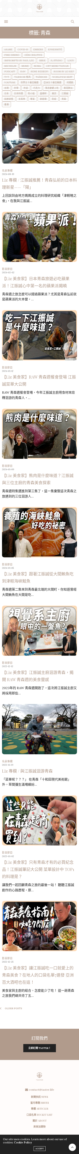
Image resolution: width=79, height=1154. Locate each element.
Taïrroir (41, 77)
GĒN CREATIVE (33, 55)
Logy (70, 60)
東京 (54, 93)
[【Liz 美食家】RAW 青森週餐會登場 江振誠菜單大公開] (39, 335)
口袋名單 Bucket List (39, 1114)
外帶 (16, 88)
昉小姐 (31, 93)
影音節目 (7, 269)
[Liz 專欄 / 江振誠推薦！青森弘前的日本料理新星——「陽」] (39, 138)
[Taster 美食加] (39, 8)
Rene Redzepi (39, 71)
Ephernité (55, 49)
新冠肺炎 (68, 88)
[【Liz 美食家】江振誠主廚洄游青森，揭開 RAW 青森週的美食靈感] (39, 631)
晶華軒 (43, 93)
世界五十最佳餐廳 (29, 82)
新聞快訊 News (39, 1096)
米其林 (21, 99)
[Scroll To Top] (72, 1147)
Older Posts (13, 1008)
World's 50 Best (62, 77)
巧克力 (36, 88)
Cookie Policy (23, 1142)
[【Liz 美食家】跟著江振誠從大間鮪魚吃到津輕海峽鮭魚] (39, 532)
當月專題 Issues (39, 1102)
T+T (6, 77)
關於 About (40, 1120)
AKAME (8, 49)
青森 (64, 99)
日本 (6, 93)
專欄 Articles (39, 1108)
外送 (25, 88)
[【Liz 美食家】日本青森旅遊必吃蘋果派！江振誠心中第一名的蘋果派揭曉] (39, 237)
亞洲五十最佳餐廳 (52, 82)
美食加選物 (39, 1126)
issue (42, 60)
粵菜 (32, 99)
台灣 (6, 88)
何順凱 (70, 82)
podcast (9, 71)
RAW (23, 71)
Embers (38, 49)
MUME (25, 66)
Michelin (10, 66)
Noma (37, 66)
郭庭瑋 (43, 99)
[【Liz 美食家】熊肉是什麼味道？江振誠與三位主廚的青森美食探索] (39, 434)
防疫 (54, 99)
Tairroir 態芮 (22, 77)
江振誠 (65, 93)
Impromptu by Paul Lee (19, 60)
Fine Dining (11, 55)
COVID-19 (23, 49)
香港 (6, 104)
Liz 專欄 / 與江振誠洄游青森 (27, 771)
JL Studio (56, 60)
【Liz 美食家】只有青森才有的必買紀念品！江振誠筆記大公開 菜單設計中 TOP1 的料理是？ (38, 869)
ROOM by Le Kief (63, 71)
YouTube (9, 82)
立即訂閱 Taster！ (39, 1048)
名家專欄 (7, 170)
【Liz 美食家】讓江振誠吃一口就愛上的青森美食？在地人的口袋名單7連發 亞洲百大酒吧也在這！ (38, 975)
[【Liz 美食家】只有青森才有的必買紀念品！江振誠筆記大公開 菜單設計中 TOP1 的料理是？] (39, 820)
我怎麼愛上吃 (52, 88)
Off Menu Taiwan (57, 66)
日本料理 (18, 93)
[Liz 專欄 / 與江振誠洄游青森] (39, 729)
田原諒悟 (8, 99)
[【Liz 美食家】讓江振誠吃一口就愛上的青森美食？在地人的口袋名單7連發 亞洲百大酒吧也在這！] (39, 926)
